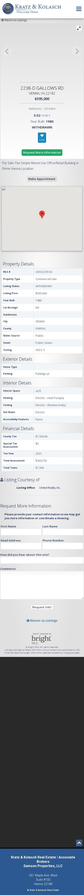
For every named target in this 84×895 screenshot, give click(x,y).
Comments (8, 569)
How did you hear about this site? (24, 555)
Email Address (11, 540)
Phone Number (53, 540)
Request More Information (42, 152)
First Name (8, 526)
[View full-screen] (78, 28)
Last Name (50, 526)
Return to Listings (15, 20)
